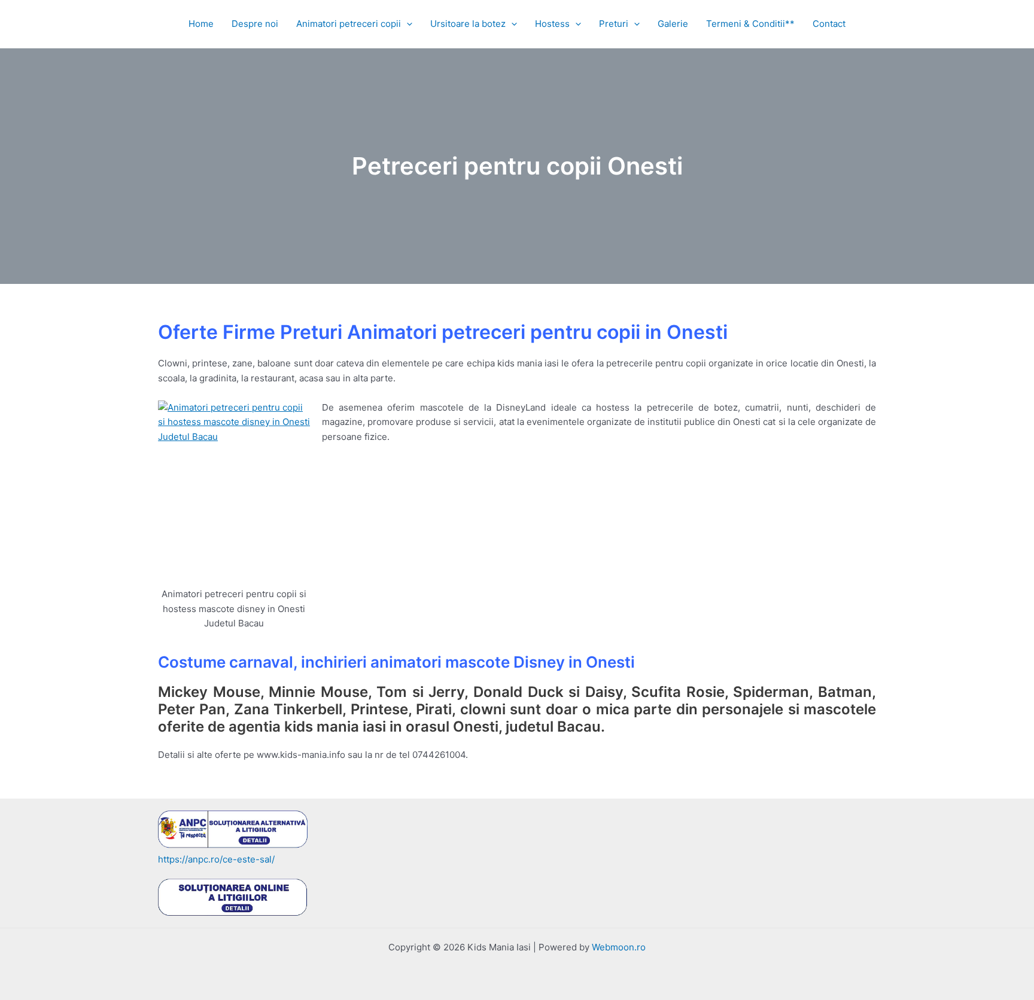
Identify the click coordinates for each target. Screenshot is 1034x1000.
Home (201, 23)
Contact (829, 23)
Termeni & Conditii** (750, 23)
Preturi (613, 23)
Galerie (673, 23)
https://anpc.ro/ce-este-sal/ (216, 859)
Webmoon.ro (619, 947)
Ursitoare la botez (468, 23)
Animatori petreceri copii (348, 23)
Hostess (552, 23)
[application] (406, 24)
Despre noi (255, 23)
